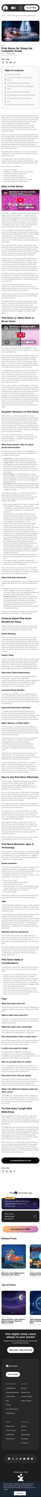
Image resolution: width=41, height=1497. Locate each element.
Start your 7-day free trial (20, 1350)
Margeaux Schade (12, 744)
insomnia (17, 1116)
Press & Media (10, 1396)
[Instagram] (17, 1459)
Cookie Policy (10, 1434)
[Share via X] (6, 62)
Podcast (8, 1405)
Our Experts (24, 1443)
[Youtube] (24, 1458)
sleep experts (14, 455)
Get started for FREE (20, 1229)
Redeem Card (25, 1392)
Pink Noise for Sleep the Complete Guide (22, 15)
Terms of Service (11, 1430)
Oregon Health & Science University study (20, 602)
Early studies (7, 504)
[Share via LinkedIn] (10, 62)
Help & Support (25, 1434)
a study (12, 367)
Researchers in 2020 (31, 661)
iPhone (36, 1150)
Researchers (11, 680)
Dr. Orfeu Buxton (12, 766)
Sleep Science (10, 1413)
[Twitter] (13, 1459)
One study (9, 378)
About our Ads (10, 1438)
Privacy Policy (10, 1426)
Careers (23, 1430)
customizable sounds (23, 1142)
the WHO (33, 980)
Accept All (20, 1493)
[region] (20, 1489)
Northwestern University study (14, 727)
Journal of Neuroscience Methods (24, 523)
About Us (24, 1426)
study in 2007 (16, 541)
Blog (3, 15)
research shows (9, 142)
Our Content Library (12, 1409)
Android (6, 1152)
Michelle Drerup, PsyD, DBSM (21, 249)
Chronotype (24, 1438)
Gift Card (24, 1388)
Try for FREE (31, 8)
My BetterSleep (10, 1388)
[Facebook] (9, 1459)
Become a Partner (26, 1396)
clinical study (20, 588)
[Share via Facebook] (3, 62)
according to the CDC (19, 980)
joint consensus (24, 127)
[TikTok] (20, 1459)
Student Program (26, 1400)
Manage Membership (12, 1392)
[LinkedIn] (28, 1459)
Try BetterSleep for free (20, 1160)
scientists (11, 713)
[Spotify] (32, 1458)
